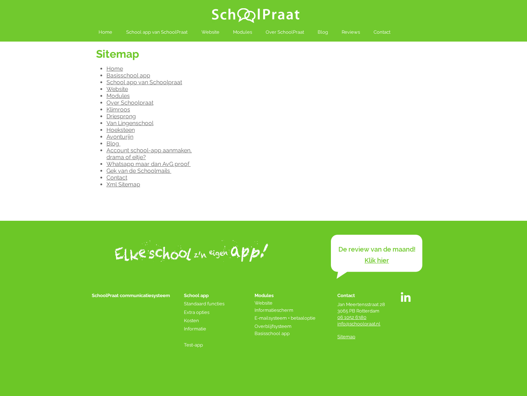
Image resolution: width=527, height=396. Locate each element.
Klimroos (118, 109)
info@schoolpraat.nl (358, 323)
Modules (118, 95)
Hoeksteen (120, 130)
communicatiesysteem (145, 295)
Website (117, 89)
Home (114, 68)
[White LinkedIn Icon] (406, 297)
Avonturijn (119, 136)
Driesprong (121, 116)
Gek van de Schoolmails (138, 170)
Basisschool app (128, 75)
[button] (377, 260)
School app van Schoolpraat (144, 82)
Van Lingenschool (129, 123)
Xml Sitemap (123, 184)
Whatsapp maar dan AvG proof (148, 164)
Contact (116, 177)
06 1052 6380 (351, 317)
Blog (113, 143)
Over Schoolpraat (129, 102)
